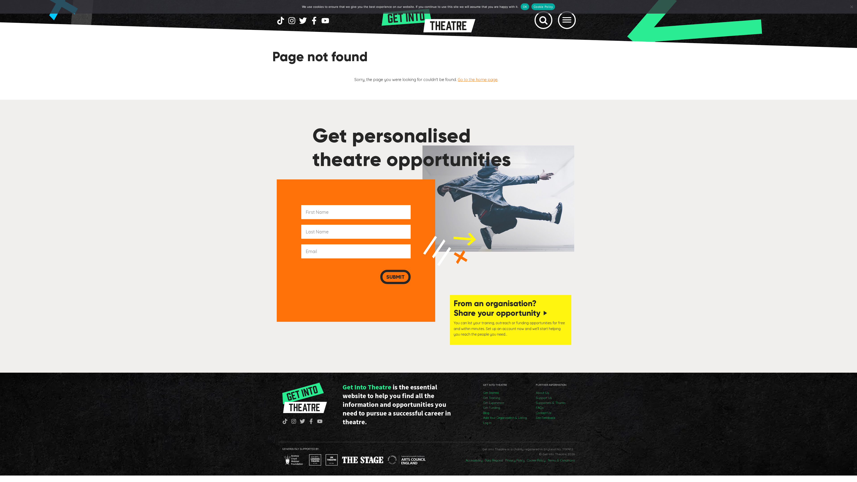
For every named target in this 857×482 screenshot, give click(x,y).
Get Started (491, 393)
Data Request (494, 460)
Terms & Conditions (561, 460)
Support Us (544, 398)
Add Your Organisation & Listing (505, 418)
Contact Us (543, 413)
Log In (487, 423)
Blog (486, 413)
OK (525, 6)
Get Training (491, 398)
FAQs (539, 408)
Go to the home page (477, 79)
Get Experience (493, 403)
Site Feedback (545, 418)
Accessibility (474, 460)
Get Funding (491, 408)
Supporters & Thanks (551, 403)
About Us (542, 393)
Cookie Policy (536, 460)
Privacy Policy (515, 460)
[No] (851, 6)
